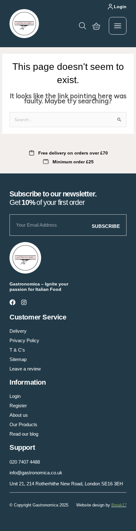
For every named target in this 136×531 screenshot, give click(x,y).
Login (120, 6)
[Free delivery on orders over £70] (31, 153)
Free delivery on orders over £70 (73, 152)
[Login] (110, 6)
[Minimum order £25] (45, 161)
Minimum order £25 (73, 161)
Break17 (119, 505)
